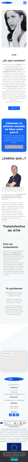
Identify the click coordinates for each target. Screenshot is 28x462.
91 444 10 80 (14, 391)
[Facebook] (10, 414)
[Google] (14, 414)
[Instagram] (17, 414)
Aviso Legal (4, 429)
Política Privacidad (14, 429)
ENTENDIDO (14, 459)
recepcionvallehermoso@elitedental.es (14, 394)
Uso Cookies (23, 429)
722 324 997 (14, 392)
